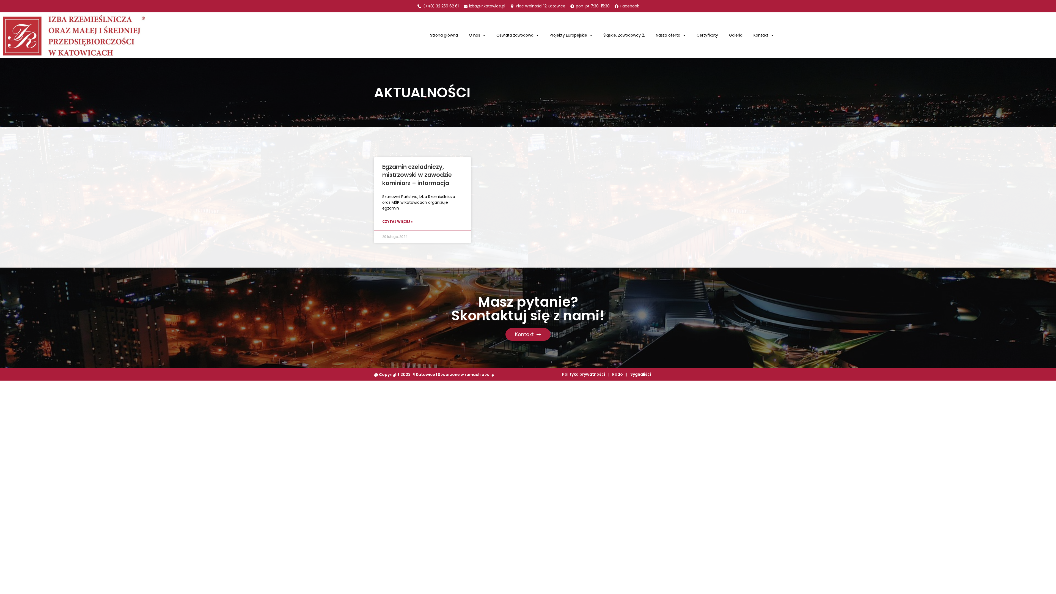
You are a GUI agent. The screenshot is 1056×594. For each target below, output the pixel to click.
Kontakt (761, 35)
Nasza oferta (668, 35)
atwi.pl (489, 374)
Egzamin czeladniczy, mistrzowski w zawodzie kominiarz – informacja (417, 175)
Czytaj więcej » (397, 221)
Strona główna (444, 35)
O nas (474, 35)
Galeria (736, 35)
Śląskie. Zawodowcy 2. (624, 35)
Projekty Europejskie (568, 35)
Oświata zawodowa (515, 35)
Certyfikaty (707, 35)
